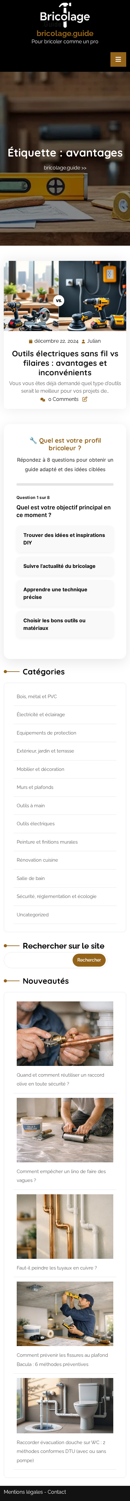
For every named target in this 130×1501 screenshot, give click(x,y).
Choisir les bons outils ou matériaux (54, 624)
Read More (62, 296)
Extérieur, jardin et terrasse (45, 751)
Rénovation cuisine (37, 860)
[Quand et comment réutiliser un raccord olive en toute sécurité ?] (65, 1033)
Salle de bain (31, 878)
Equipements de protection (46, 733)
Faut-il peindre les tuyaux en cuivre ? (57, 1268)
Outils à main (31, 806)
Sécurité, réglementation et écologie (57, 896)
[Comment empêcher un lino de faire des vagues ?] (65, 1130)
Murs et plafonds (35, 787)
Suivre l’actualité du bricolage (59, 566)
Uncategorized (33, 915)
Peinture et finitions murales (47, 842)
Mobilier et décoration (40, 769)
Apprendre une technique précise (55, 593)
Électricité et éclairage (41, 714)
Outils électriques (36, 824)
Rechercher (89, 960)
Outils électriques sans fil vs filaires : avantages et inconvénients (65, 362)
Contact (57, 1492)
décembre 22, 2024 (56, 342)
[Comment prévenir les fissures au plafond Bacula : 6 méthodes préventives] (65, 1314)
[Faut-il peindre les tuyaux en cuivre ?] (65, 1226)
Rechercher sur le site (63, 945)
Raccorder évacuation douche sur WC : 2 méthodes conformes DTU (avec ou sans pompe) (61, 1451)
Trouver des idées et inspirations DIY (64, 539)
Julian (94, 341)
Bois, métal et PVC (37, 696)
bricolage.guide (65, 33)
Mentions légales (23, 1492)
